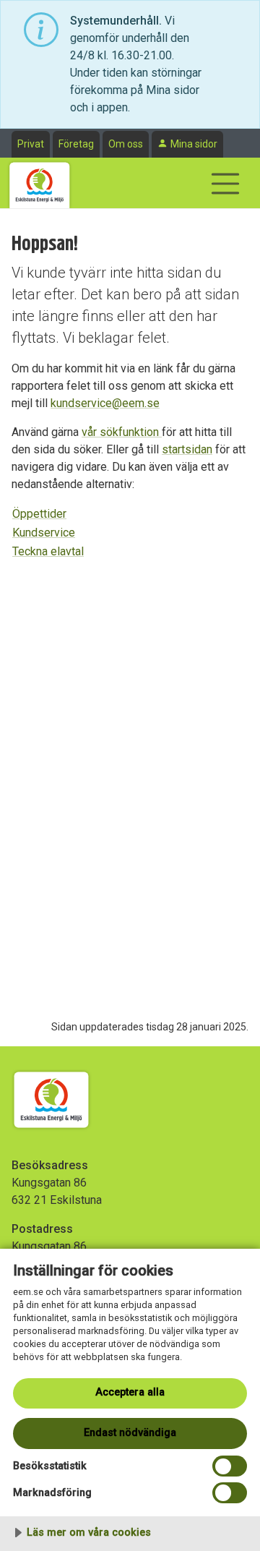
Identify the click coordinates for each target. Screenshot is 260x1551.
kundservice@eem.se (105, 403)
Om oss (125, 144)
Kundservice (43, 532)
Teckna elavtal (48, 551)
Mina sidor (193, 144)
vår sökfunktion (122, 432)
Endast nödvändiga (130, 1433)
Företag (76, 144)
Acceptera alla (130, 1392)
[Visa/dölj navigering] (225, 183)
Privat (30, 144)
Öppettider (39, 514)
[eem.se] (40, 183)
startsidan (187, 449)
